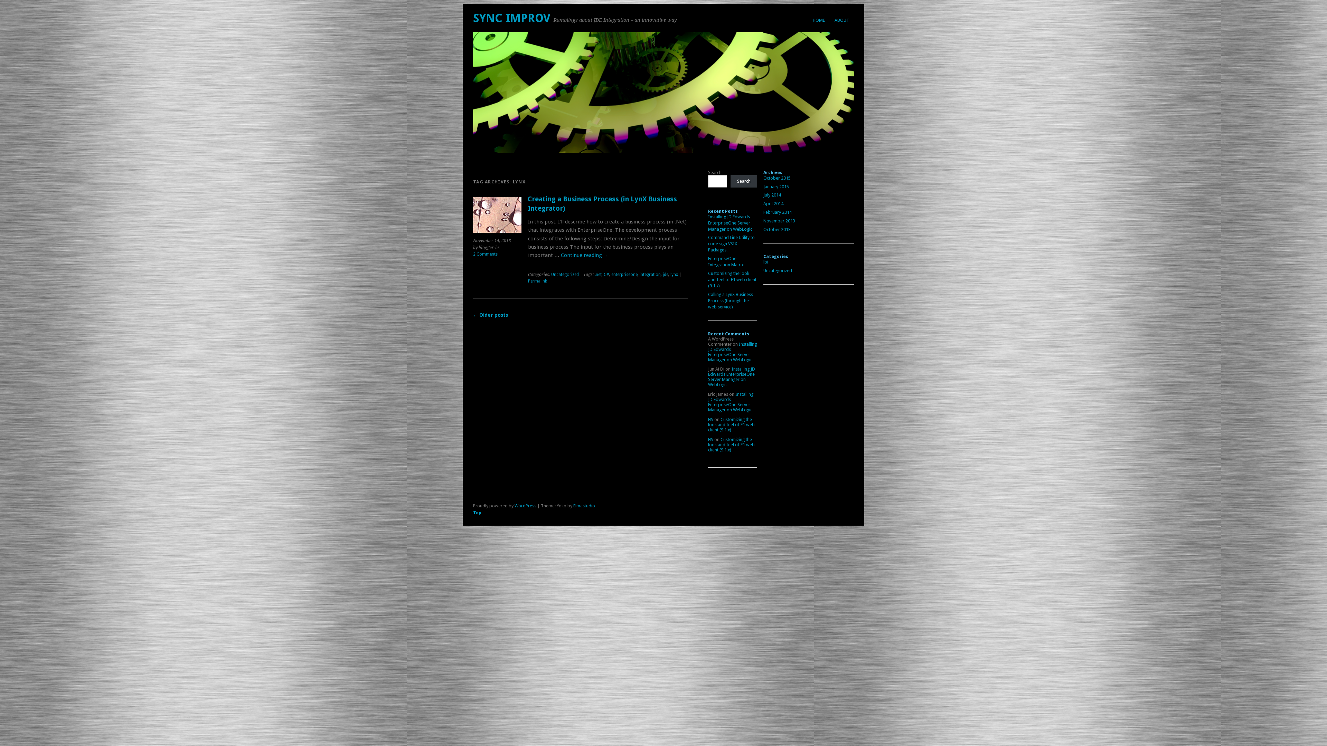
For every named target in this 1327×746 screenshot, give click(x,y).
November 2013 (779, 220)
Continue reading (585, 255)
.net (598, 274)
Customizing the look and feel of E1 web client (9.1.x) (732, 279)
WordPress (525, 505)
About (842, 20)
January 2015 (776, 186)
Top (477, 512)
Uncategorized (565, 274)
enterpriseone (624, 274)
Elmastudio (584, 505)
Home (819, 20)
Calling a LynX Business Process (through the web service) (730, 300)
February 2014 (777, 212)
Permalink (537, 281)
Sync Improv (511, 18)
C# (606, 274)
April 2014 (773, 203)
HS (710, 419)
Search (715, 172)
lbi (765, 262)
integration (650, 274)
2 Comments (485, 254)
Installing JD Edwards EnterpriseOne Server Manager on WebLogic (730, 223)
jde (665, 274)
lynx (674, 274)
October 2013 (777, 229)
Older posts (490, 315)
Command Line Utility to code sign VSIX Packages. (731, 243)
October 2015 (777, 178)
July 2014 (772, 195)
